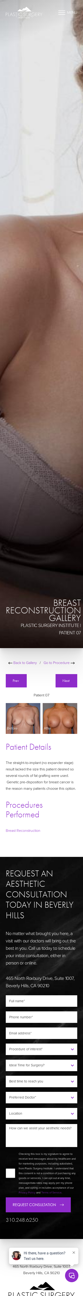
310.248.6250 (22, 1220)
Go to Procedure (57, 663)
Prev (16, 680)
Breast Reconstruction (23, 830)
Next (66, 680)
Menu (72, 12)
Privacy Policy (27, 1192)
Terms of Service (51, 1192)
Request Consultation (34, 1204)
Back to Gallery (24, 663)
